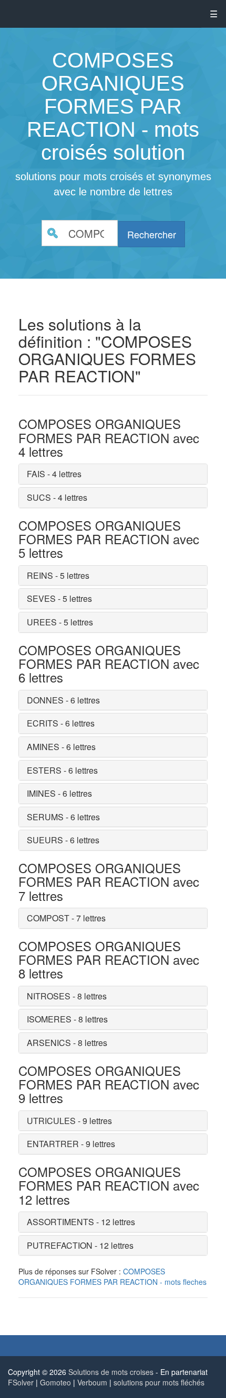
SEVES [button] (41, 598)
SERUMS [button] (45, 817)
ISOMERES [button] (49, 1019)
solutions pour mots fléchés (159, 1382)
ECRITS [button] (42, 723)
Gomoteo (55, 1382)
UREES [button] (42, 622)
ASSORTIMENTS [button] (60, 1222)
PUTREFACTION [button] (60, 1245)
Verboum (92, 1382)
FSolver (21, 1382)
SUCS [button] (39, 497)
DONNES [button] (45, 700)
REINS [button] (40, 575)
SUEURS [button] (45, 840)
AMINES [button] (43, 747)
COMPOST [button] (48, 918)
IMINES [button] (41, 793)
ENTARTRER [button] (53, 1144)
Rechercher (151, 234)
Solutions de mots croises (110, 1372)
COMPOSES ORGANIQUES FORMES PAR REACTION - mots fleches (112, 1276)
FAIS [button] (36, 474)
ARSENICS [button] (49, 1043)
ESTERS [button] (44, 770)
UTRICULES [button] (51, 1121)
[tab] (113, 474)
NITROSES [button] (48, 996)
